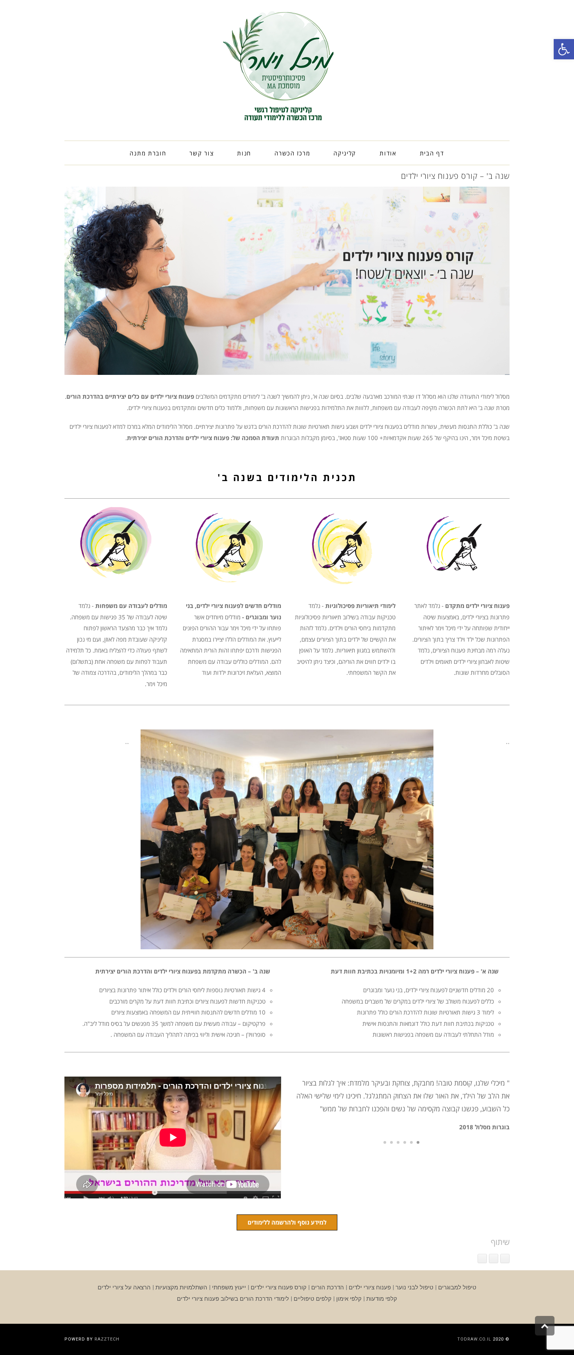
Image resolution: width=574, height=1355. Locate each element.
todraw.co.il (474, 1339)
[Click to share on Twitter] (493, 1258)
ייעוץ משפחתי (229, 1287)
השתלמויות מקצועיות (181, 1287)
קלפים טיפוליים (313, 1298)
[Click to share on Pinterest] (482, 1258)
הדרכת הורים (327, 1287)
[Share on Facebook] (505, 1258)
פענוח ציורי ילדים (370, 1287)
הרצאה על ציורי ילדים (124, 1287)
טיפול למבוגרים (457, 1287)
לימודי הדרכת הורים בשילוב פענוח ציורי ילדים (233, 1298)
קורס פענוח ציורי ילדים (279, 1287)
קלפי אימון (349, 1298)
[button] (564, 49)
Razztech (106, 1339)
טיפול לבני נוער (414, 1287)
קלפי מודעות (381, 1298)
